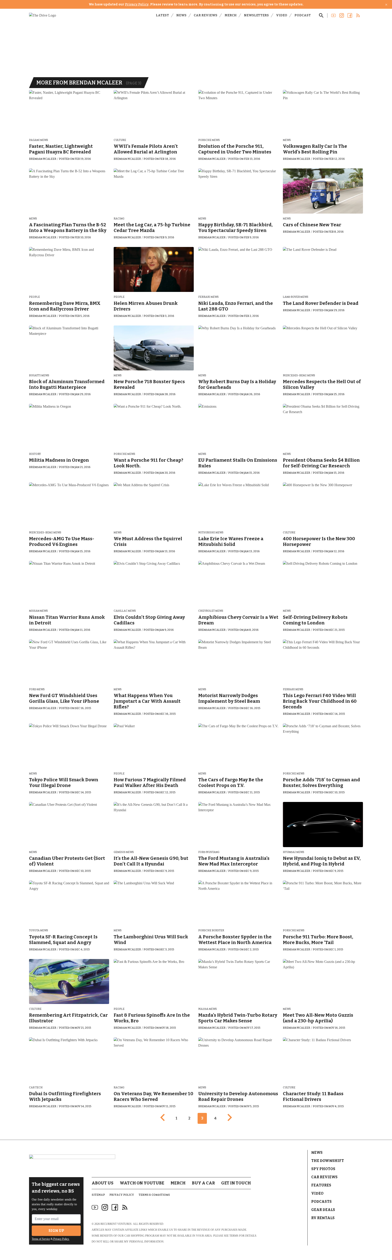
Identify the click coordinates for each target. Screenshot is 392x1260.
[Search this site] (321, 15)
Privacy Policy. (61, 1238)
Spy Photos (323, 1169)
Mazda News (207, 1009)
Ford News (37, 689)
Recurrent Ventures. (116, 1223)
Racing (119, 218)
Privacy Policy (137, 4)
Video (281, 15)
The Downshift (327, 1161)
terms (233, 1235)
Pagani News (38, 140)
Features (321, 1185)
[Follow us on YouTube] (333, 15)
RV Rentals (323, 1218)
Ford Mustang (208, 852)
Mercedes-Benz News (299, 375)
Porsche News (209, 140)
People (34, 297)
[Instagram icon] (105, 1207)
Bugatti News (39, 375)
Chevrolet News (210, 610)
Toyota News (38, 930)
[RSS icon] (125, 1207)
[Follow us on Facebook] (350, 15)
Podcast (302, 15)
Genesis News (124, 852)
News (181, 15)
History (35, 454)
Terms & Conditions (154, 1194)
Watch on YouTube (142, 1183)
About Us (102, 1183)
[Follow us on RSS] (358, 15)
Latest (162, 15)
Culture (120, 140)
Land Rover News (295, 297)
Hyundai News (293, 852)
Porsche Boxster (211, 930)
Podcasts (321, 1201)
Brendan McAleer (42, 158)
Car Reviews (205, 15)
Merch (231, 15)
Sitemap (98, 1194)
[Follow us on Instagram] (341, 15)
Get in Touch (236, 1183)
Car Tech (36, 1087)
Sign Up (56, 1230)
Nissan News (38, 610)
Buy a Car (203, 1183)
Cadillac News (125, 610)
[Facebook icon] (115, 1207)
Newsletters (256, 15)
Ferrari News (208, 297)
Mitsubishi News (210, 532)
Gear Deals (323, 1210)
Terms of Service (41, 1238)
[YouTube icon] (95, 1207)
